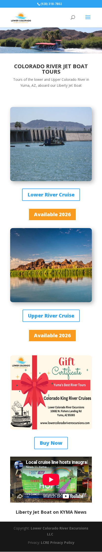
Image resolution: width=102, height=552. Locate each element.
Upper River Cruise (51, 315)
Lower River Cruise (51, 194)
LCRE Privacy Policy (58, 542)
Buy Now (51, 443)
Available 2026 (52, 214)
